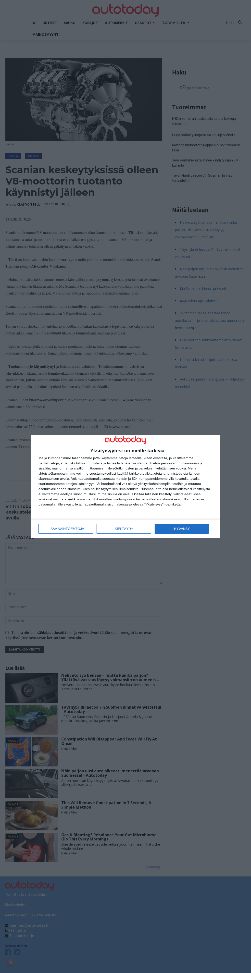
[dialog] (125, 486)
